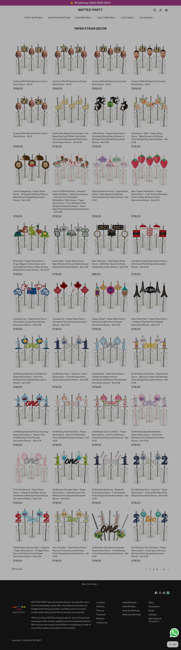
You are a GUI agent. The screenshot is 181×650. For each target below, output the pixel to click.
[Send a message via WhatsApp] (174, 632)
